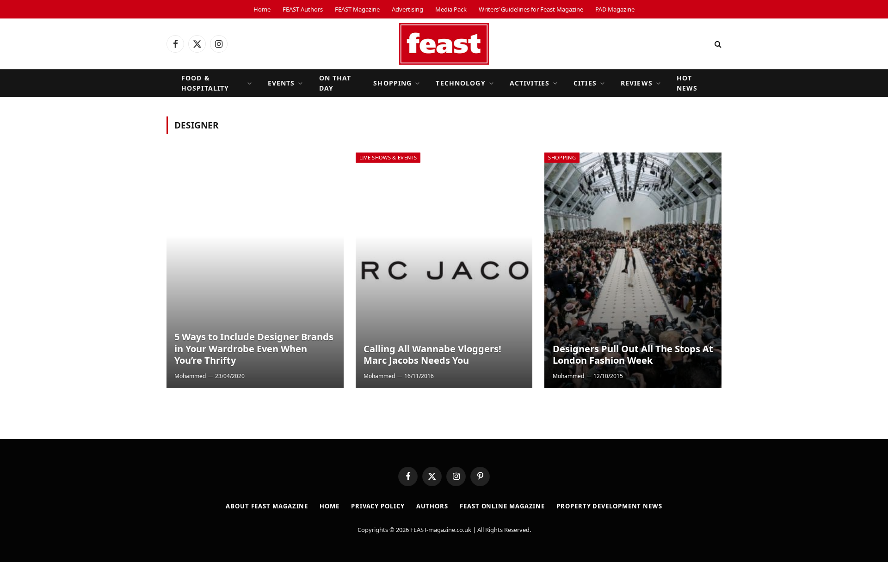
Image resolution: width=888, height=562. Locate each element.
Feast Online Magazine (502, 506)
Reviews (637, 83)
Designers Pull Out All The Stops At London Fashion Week (633, 355)
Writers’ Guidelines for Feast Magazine (531, 9)
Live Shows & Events (388, 157)
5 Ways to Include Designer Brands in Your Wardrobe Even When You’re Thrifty (253, 349)
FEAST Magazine (357, 9)
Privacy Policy (378, 506)
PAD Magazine (615, 9)
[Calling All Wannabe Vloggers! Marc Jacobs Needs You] (444, 270)
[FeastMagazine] (444, 43)
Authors (432, 506)
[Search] (717, 44)
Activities (529, 83)
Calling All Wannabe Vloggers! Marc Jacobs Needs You (432, 355)
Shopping (392, 83)
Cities (585, 83)
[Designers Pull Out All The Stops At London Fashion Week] (633, 270)
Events (281, 83)
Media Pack (451, 9)
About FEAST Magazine (267, 506)
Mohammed (190, 376)
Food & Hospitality (205, 82)
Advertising (407, 9)
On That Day (335, 82)
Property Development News (609, 506)
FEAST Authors (303, 9)
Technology (460, 83)
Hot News (687, 82)
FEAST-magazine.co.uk (440, 529)
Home (262, 9)
